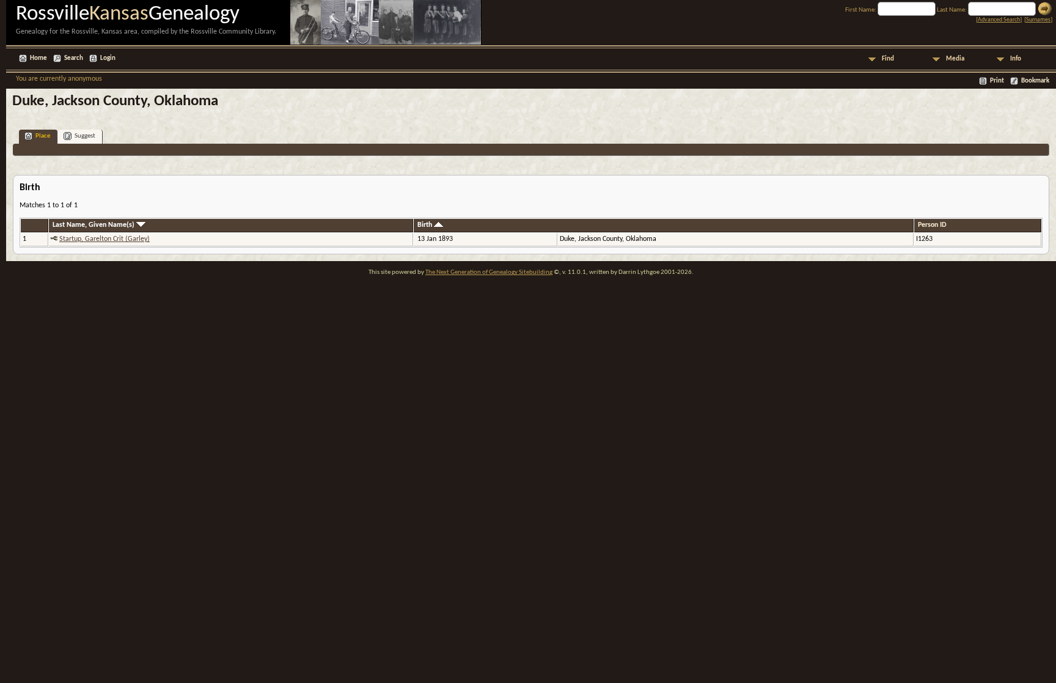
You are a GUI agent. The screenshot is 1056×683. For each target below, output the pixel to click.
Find (888, 59)
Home (38, 58)
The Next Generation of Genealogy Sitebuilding (488, 272)
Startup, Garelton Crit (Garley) (104, 239)
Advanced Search (999, 20)
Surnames (1038, 20)
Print (997, 81)
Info (1015, 59)
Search (73, 58)
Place (42, 136)
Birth (425, 225)
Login (108, 58)
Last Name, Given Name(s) (94, 225)
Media (955, 59)
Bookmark (1035, 81)
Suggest (85, 136)
